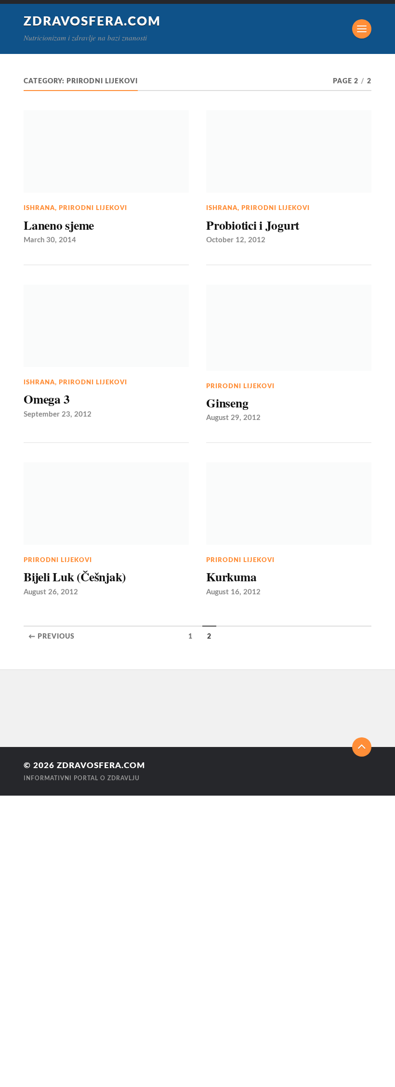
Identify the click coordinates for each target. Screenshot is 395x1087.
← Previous (51, 636)
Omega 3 (46, 399)
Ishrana (39, 208)
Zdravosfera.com (92, 21)
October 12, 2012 (235, 240)
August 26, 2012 (51, 592)
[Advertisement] (29, 940)
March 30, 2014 (50, 240)
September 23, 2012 (58, 414)
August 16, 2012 (233, 592)
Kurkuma (231, 576)
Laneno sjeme (59, 225)
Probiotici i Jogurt (252, 225)
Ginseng (227, 402)
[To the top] (361, 747)
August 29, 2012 (233, 417)
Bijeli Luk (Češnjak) (75, 576)
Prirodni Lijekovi (93, 208)
